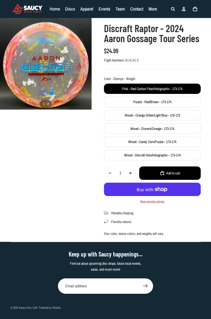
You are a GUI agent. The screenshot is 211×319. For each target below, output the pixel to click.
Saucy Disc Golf (28, 308)
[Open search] (173, 9)
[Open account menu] (183, 9)
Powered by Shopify (50, 308)
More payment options (152, 201)
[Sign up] (145, 286)
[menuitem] (153, 9)
